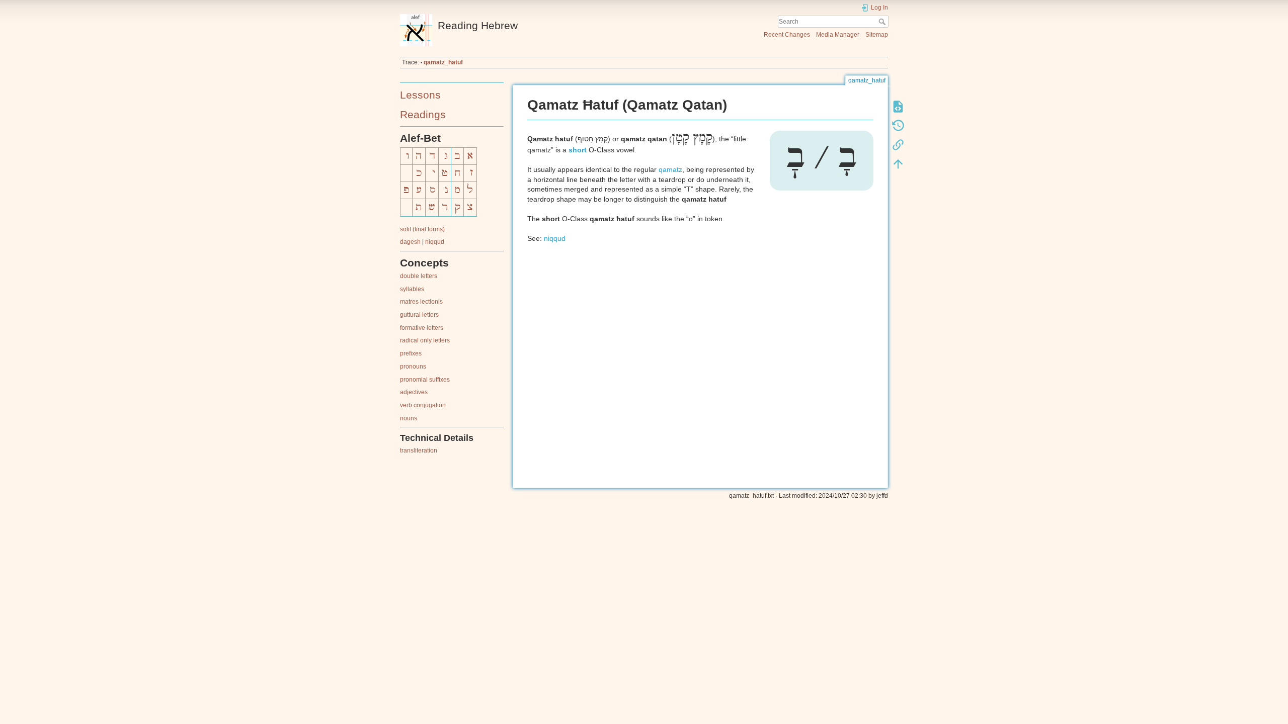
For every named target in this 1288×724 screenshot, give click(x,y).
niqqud (434, 241)
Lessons (420, 95)
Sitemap (876, 34)
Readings (423, 115)
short (578, 150)
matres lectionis (421, 301)
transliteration (418, 450)
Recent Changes (787, 34)
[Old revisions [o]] (898, 125)
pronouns (413, 366)
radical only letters (425, 340)
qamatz (670, 169)
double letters (418, 276)
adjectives (414, 392)
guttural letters (419, 314)
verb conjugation (423, 405)
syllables (412, 289)
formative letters (421, 327)
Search (883, 21)
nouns (408, 418)
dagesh (410, 241)
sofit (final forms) (422, 229)
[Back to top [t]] (898, 163)
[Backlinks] (898, 144)
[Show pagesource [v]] (898, 106)
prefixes (411, 353)
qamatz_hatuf (443, 62)
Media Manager (837, 34)
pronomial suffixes (425, 379)
